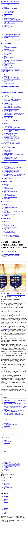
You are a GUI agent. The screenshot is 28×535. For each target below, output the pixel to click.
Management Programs (9, 23)
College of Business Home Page (12, 34)
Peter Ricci (3, 293)
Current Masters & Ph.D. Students (12, 99)
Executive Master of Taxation (11, 130)
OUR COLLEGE (6, 181)
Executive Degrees (8, 124)
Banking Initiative (8, 153)
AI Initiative (7, 151)
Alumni (5, 7)
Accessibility (7, 469)
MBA (5, 102)
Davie (5, 486)
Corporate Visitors (8, 188)
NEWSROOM (5, 218)
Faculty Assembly (8, 148)
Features (6, 224)
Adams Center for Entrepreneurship (12, 167)
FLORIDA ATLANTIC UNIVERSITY (11, 1)
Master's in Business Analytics (11, 106)
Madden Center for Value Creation (12, 175)
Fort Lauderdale (8, 487)
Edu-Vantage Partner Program (11, 136)
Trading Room (7, 178)
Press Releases (7, 223)
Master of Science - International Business (14, 113)
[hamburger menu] (14, 31)
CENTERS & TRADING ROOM (11, 163)
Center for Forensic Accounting (11, 173)
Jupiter (5, 490)
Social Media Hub (8, 231)
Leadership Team (8, 194)
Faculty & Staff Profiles (9, 147)
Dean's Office (7, 190)
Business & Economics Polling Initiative (13, 154)
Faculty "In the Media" (9, 225)
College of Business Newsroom (11, 36)
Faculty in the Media (9, 12)
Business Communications (10, 8)
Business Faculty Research (10, 227)
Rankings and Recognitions (10, 197)
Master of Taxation (8, 116)
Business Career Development (11, 77)
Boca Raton (7, 483)
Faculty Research (8, 14)
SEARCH (18, 40)
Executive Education (9, 11)
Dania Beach (7, 484)
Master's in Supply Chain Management (13, 114)
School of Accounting (9, 28)
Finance (6, 15)
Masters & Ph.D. (8, 26)
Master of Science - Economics (11, 109)
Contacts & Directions (9, 140)
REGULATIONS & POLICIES (12, 463)
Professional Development (10, 133)
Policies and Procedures (9, 195)
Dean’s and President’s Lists (11, 191)
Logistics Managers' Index (10, 157)
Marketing (6, 25)
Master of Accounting (9, 103)
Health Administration (9, 18)
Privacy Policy (7, 462)
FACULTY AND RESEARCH (10, 143)
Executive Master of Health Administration (14, 129)
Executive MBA (8, 126)
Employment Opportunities (10, 466)
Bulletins (6, 254)
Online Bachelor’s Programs (10, 86)
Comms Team (5, 251)
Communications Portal (9, 232)
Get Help (6, 467)
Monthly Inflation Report (10, 158)
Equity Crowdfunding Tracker (11, 155)
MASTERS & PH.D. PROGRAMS (12, 92)
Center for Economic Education (11, 171)
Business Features (8, 37)
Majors (5, 81)
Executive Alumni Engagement (11, 138)
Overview (6, 74)
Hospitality (11, 254)
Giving (5, 16)
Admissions (6, 76)
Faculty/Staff (4, 256)
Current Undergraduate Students (12, 79)
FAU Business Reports (9, 150)
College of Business (17, 327)
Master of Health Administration (12, 104)
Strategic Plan (7, 198)
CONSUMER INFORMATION (12, 465)
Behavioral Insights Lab (9, 168)
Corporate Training (8, 134)
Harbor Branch (7, 489)
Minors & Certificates (9, 83)
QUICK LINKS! (6, 43)
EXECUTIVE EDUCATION (10, 120)
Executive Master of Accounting (12, 127)
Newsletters (6, 228)
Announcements (16, 255)
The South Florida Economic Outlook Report (15, 160)
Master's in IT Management (10, 111)
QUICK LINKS (5, 4)
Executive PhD (7, 131)
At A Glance (7, 186)
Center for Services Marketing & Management (15, 174)
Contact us (6, 470)
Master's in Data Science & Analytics (13, 107)
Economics (6, 9)
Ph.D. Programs (8, 117)
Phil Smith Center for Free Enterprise (13, 177)
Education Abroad (8, 80)
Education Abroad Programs (11, 100)
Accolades (9, 255)
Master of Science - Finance (10, 110)
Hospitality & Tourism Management (12, 19)
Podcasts (6, 230)
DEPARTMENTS (6, 201)
